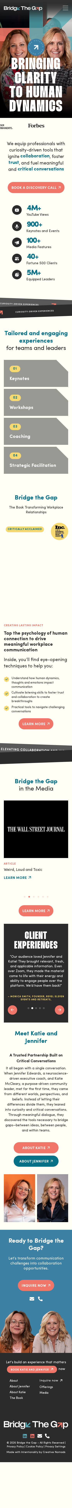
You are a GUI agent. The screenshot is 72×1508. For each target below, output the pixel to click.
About (14, 1380)
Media (44, 1392)
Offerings (46, 1387)
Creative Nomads (54, 1452)
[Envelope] (32, 1299)
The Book (16, 1398)
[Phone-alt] (40, 1299)
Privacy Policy (15, 1446)
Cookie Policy (34, 1446)
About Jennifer (20, 1386)
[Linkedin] (24, 1436)
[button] (25, 529)
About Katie (18, 1392)
